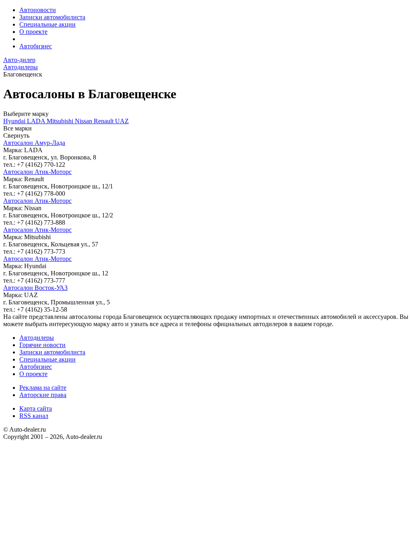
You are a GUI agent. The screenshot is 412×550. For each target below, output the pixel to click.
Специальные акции (47, 24)
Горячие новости (42, 344)
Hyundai (15, 121)
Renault (104, 121)
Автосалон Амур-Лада (34, 142)
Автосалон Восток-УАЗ (35, 287)
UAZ (122, 121)
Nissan (84, 121)
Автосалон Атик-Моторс (37, 171)
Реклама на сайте (42, 387)
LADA (37, 121)
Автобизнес (35, 46)
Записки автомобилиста (52, 17)
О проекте (33, 31)
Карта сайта (35, 408)
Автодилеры (36, 337)
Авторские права (42, 394)
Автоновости (37, 9)
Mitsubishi (61, 121)
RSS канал (33, 415)
